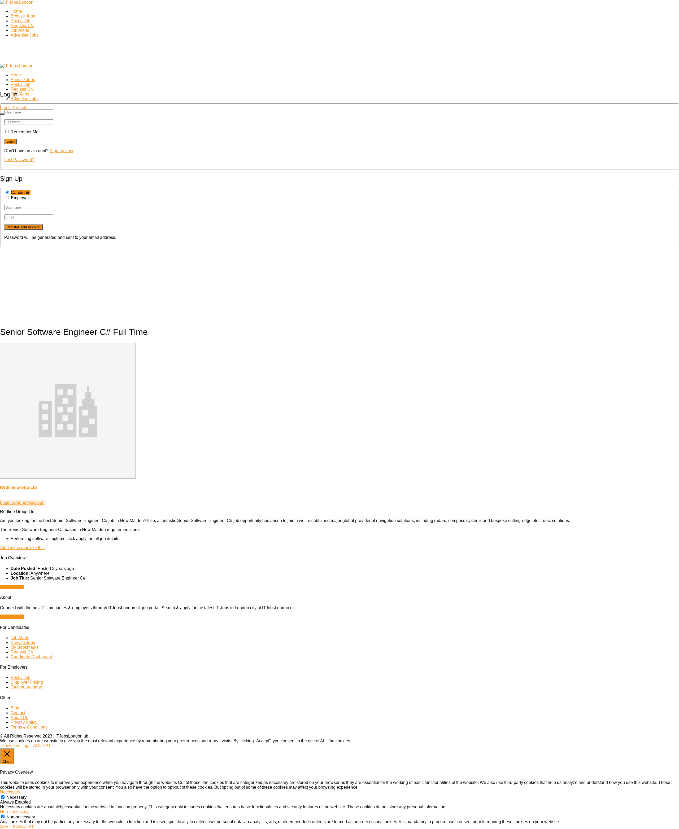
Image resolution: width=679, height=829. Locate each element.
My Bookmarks (24, 647)
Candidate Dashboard (31, 657)
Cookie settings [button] (16, 745)
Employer (20, 198)
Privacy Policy (24, 722)
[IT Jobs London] (16, 2)
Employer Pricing (27, 682)
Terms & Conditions (29, 727)
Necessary (16, 797)
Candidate (21, 192)
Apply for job (12, 587)
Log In (6, 108)
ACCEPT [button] (42, 745)
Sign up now (61, 150)
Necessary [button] (10, 792)
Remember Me (24, 132)
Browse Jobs (23, 16)
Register (21, 108)
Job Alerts (20, 30)
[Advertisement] (159, 284)
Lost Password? (19, 159)
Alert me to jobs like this (22, 547)
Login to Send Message (22, 502)
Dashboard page (26, 687)
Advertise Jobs (24, 35)
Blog (15, 708)
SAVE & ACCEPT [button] (17, 826)
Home (16, 11)
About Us (19, 717)
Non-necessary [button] (14, 811)
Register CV (22, 25)
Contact (18, 712)
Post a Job (21, 21)
